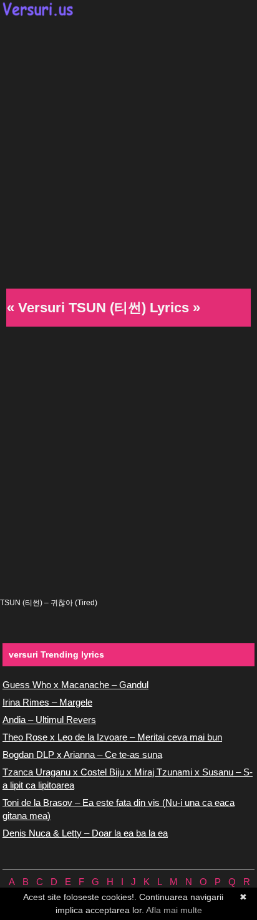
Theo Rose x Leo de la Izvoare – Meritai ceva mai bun (112, 737)
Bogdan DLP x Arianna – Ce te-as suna (82, 754)
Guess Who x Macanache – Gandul (75, 684)
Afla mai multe (174, 910)
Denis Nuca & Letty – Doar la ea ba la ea (85, 833)
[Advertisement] (128, 150)
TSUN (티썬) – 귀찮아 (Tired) (48, 602)
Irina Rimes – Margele (47, 702)
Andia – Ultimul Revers (49, 719)
